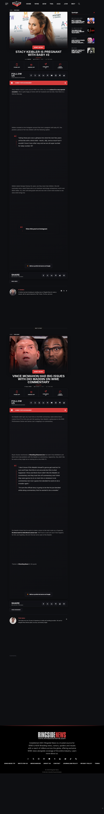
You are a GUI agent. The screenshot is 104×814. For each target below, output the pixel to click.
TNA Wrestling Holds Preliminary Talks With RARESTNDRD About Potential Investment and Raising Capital (78, 31)
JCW (66, 4)
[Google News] (39, 75)
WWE (37, 4)
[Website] (61, 291)
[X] (35, 75)
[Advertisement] (23, 208)
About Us (47, 763)
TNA (51, 4)
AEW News (74, 38)
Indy (73, 4)
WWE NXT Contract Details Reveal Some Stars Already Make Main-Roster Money (78, 51)
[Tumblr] (55, 759)
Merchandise (36, 763)
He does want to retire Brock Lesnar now (24, 532)
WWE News (16, 10)
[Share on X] (47, 275)
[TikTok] (71, 759)
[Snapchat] (59, 75)
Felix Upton (28, 386)
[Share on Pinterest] (55, 275)
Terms (97, 763)
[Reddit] (64, 75)
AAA (58, 4)
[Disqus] (38, 681)
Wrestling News (23, 564)
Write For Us (23, 763)
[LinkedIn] (43, 75)
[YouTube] (51, 75)
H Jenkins (28, 59)
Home (28, 4)
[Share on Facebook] (43, 275)
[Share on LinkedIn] (51, 275)
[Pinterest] (47, 75)
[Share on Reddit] (59, 275)
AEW (44, 4)
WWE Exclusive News (77, 18)
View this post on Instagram (36, 229)
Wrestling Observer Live (37, 455)
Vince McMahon (15, 609)
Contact (57, 763)
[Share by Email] (64, 275)
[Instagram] (55, 75)
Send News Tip (9, 763)
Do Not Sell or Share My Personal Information (52, 772)
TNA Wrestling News (77, 28)
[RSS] (76, 759)
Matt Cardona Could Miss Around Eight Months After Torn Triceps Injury (78, 21)
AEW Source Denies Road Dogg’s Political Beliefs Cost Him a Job (78, 41)
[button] (79, 4)
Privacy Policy (86, 763)
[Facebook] (31, 75)
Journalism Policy (70, 763)
